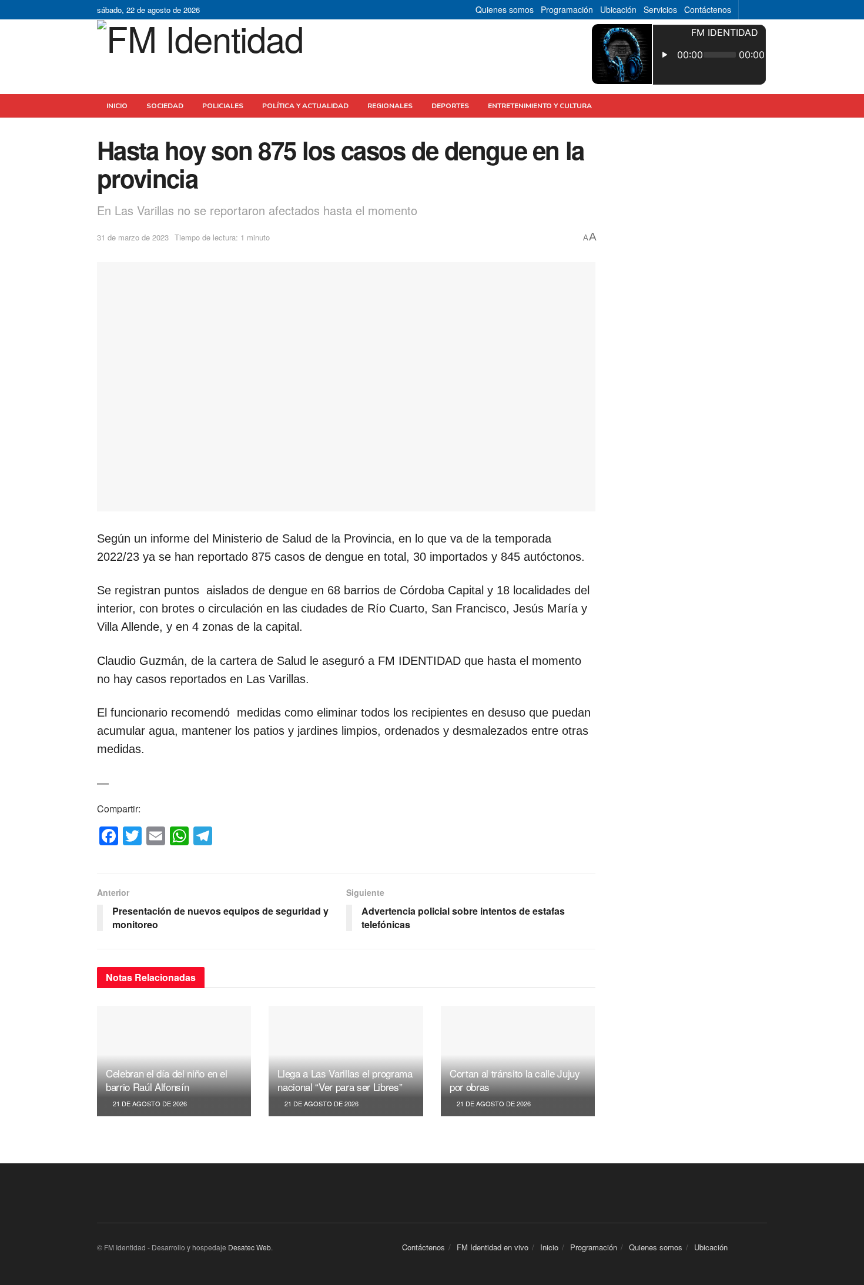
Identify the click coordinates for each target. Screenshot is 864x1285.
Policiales (222, 106)
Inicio (117, 106)
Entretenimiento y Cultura (540, 106)
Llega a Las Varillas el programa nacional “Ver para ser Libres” (344, 1080)
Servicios (660, 9)
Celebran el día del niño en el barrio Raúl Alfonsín (166, 1080)
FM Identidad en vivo (492, 1247)
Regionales (390, 106)
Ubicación (618, 9)
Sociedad (164, 106)
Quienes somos (504, 9)
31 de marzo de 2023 (133, 237)
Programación (567, 9)
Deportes (450, 106)
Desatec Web (249, 1247)
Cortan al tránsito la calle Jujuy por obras (515, 1080)
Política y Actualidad (305, 106)
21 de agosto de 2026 (149, 1103)
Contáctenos (707, 9)
